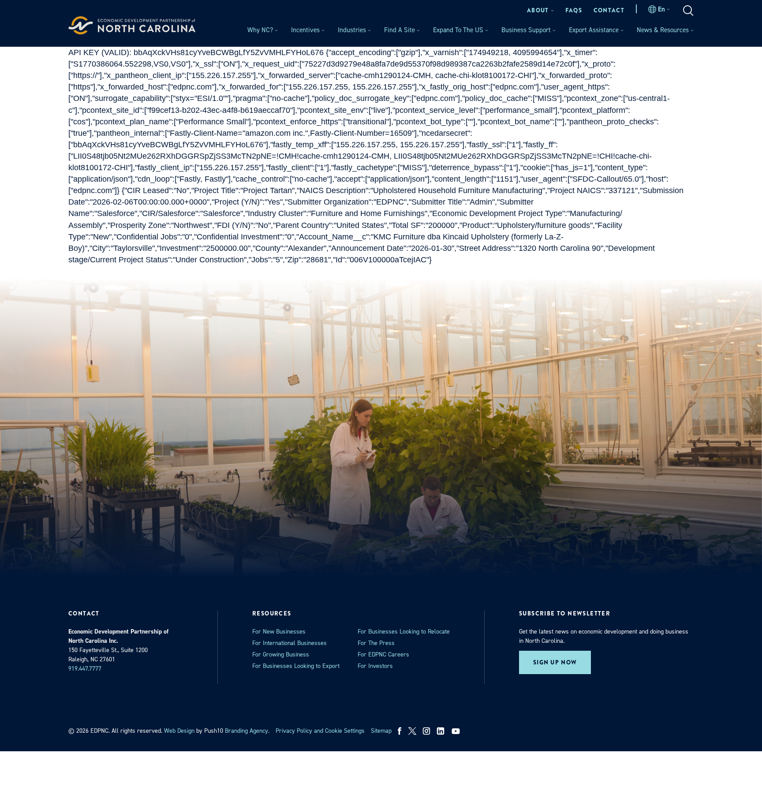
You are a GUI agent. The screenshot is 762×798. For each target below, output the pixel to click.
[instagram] (426, 731)
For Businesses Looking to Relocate (404, 631)
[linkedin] (440, 731)
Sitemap (381, 731)
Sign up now (555, 662)
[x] (412, 731)
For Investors (375, 666)
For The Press (376, 643)
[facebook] (400, 731)
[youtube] (457, 731)
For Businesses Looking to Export (296, 666)
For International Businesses (289, 643)
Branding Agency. (247, 731)
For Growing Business (280, 654)
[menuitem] (540, 10)
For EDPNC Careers (383, 654)
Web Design (179, 731)
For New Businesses (279, 631)
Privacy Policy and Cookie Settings (320, 731)
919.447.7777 (84, 668)
